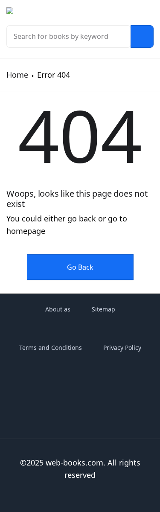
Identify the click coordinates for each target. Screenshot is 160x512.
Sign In (96, 196)
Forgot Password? (112, 157)
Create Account (96, 232)
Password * (61, 104)
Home (17, 75)
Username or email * (76, 59)
